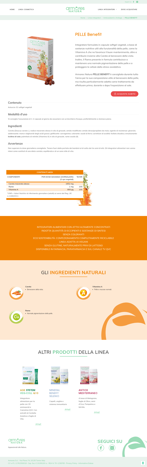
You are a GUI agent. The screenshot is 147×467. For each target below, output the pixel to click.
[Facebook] (133, 2)
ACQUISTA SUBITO (126, 94)
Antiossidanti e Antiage (112, 18)
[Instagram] (137, 2)
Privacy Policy (71, 463)
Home (83, 18)
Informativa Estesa (85, 463)
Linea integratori (94, 18)
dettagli (38, 424)
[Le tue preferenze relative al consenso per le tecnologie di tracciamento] (143, 463)
